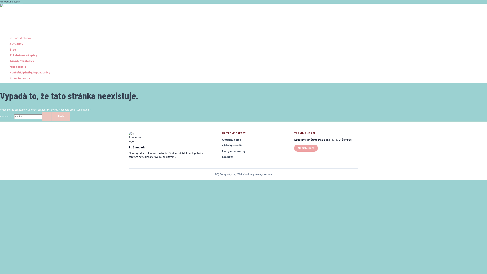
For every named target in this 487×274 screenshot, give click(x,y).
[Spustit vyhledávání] (47, 116)
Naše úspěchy (20, 78)
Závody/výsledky (22, 61)
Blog (13, 49)
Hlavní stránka (20, 38)
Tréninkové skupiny (23, 55)
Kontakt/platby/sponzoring (30, 72)
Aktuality (16, 44)
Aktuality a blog (231, 139)
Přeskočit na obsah (10, 1)
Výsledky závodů (232, 145)
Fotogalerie (18, 66)
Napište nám (306, 148)
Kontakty (227, 157)
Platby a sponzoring (234, 151)
